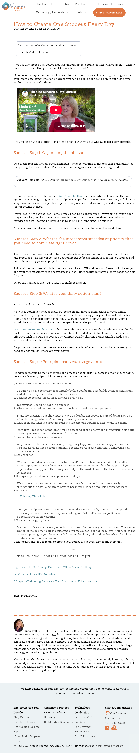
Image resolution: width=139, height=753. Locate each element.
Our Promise (118, 713)
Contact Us (112, 718)
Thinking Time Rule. (33, 496)
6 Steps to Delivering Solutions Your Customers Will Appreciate (55, 581)
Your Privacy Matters (109, 745)
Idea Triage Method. (70, 196)
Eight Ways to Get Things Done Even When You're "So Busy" (53, 567)
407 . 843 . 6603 (115, 722)
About (82, 12)
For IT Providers (85, 736)
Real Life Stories (24, 722)
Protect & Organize (111, 4)
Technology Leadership (51, 12)
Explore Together (75, 4)
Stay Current (44, 4)
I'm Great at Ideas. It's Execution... (36, 574)
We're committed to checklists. (34, 329)
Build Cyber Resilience (59, 722)
